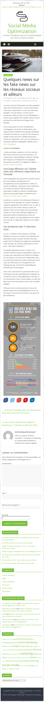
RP (28, 657)
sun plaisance (6, 625)
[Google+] (19, 400)
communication (9, 642)
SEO (8, 661)
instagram (14, 654)
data (12, 646)
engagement (36, 646)
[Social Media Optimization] (4, 44)
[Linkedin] (32, 400)
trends (36, 665)
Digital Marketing (26, 646)
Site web (5, 515)
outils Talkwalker (9, 144)
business (28, 639)
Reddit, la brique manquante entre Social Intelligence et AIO (21, 8)
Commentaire (6, 463)
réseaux (33, 657)
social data (18, 661)
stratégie (30, 665)
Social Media (8, 75)
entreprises (5, 650)
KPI (18, 654)
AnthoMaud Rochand (26, 98)
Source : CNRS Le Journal (12, 165)
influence (37, 649)
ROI (26, 657)
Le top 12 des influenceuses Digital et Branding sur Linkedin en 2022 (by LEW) (20, 423)
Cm (34, 639)
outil (23, 657)
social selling (23, 665)
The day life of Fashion (9, 603)
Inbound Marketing (8, 582)
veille (10, 669)
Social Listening (7, 588)
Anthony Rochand (8, 619)
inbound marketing (24, 650)
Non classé (5, 585)
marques (14, 657)
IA (16, 650)
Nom (4, 493)
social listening (25, 101)
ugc (7, 669)
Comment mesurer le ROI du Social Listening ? (17, 543)
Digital (4, 578)
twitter (4, 669)
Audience (9, 639)
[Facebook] (5, 400)
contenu (4, 646)
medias (19, 657)
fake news (17, 101)
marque (9, 657)
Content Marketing (8, 575)
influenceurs (6, 654)
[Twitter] (12, 400)
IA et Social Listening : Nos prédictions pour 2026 (18, 563)
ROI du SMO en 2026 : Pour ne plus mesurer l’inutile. (19, 560)
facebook (11, 650)
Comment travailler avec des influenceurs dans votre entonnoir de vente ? (21, 411)
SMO (12, 661)
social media (34, 101)
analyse (4, 639)
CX (9, 646)
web (17, 669)
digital (17, 646)
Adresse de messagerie (11, 505)
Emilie (4, 614)
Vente (14, 669)
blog (14, 639)
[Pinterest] (25, 400)
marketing (26, 653)
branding (20, 639)
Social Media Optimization (22, 28)
